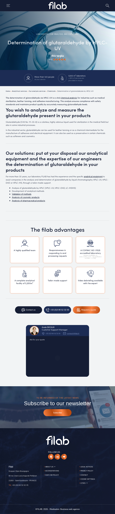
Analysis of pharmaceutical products (28, 201)
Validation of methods (21, 194)
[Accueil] (57, 5)
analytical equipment (93, 176)
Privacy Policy (87, 471)
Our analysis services (37, 91)
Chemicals (51, 91)
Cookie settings (88, 479)
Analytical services (19, 91)
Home (8, 91)
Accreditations (52, 471)
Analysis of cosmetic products (26, 197)
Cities (83, 483)
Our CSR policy (52, 475)
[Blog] (51, 456)
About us (49, 467)
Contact (84, 475)
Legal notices (87, 467)
